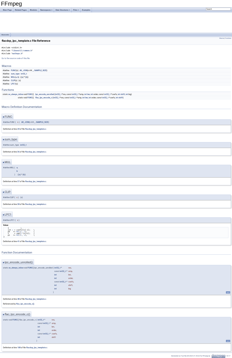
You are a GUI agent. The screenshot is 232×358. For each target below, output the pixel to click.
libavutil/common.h (22, 50)
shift (123, 94)
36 (18, 152)
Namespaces (45, 10)
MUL (13, 77)
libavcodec (5, 35)
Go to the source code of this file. (16, 58)
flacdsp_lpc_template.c (35, 129)
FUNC (13, 70)
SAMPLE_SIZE (40, 70)
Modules (33, 10)
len (88, 94)
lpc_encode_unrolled (44, 94)
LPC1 (13, 84)
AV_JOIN (23, 70)
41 (18, 241)
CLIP (13, 80)
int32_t (24, 74)
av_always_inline (15, 94)
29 (18, 129)
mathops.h (17, 53)
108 (19, 347)
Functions (228, 38)
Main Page (7, 10)
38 (18, 204)
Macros (221, 38)
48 (18, 299)
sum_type (15, 74)
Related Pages (21, 10)
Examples (86, 10)
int (85, 94)
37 (18, 181)
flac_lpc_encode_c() (25, 304)
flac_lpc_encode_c (43, 98)
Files (75, 10)
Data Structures (62, 10)
